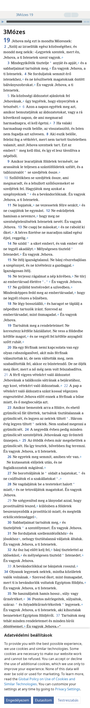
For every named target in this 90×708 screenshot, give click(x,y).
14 (10, 243)
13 (20, 227)
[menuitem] (6, 5)
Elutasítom (43, 700)
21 (6, 374)
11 (10, 205)
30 (10, 522)
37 (58, 615)
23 (10, 407)
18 (10, 303)
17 (10, 287)
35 (10, 593)
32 (10, 549)
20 (10, 347)
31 (10, 533)
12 (48, 210)
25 (24, 440)
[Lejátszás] (2, 21)
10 (6, 177)
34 (6, 571)
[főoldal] (6, 5)
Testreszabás (68, 700)
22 (66, 385)
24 (27, 429)
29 (10, 500)
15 (10, 260)
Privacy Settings (67, 689)
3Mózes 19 (24, 14)
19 (10, 325)
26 (10, 456)
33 (10, 566)
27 (10, 473)
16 (10, 276)
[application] (45, 22)
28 (10, 484)
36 (29, 599)
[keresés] (84, 5)
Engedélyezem (17, 700)
